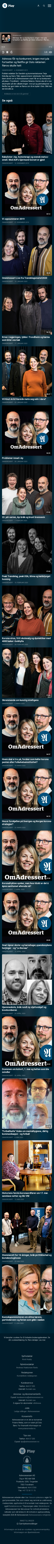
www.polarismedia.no (27, 1428)
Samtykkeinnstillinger (28, 1523)
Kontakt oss (31, 1389)
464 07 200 (30, 1386)
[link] (8, 5)
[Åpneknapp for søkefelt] (43, 5)
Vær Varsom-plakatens (34, 1497)
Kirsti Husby (27, 1359)
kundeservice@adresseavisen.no (30, 1397)
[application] (27, 44)
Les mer (42, 1340)
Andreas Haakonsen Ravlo (27, 1368)
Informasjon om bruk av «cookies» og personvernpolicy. (27, 1529)
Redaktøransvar (15, 1506)
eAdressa (37, 1403)
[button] (7, 52)
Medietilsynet (44, 1506)
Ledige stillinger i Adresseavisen (27, 1411)
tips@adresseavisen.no (30, 1442)
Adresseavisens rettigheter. (40, 1515)
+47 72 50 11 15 (29, 1490)
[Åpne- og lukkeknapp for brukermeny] (38, 5)
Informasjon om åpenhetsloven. (27, 1532)
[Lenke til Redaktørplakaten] (27, 1459)
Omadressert (7, 70)
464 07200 (32, 1488)
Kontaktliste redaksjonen (27, 1376)
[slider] (27, 50)
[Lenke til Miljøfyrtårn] (27, 1468)
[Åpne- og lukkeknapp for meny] (49, 5)
